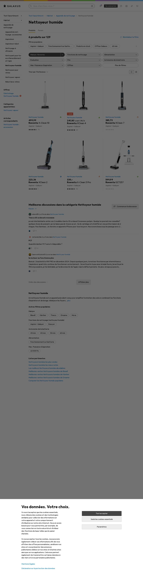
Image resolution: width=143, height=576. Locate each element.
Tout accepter (102, 513)
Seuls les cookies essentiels (102, 519)
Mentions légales (28, 564)
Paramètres (102, 527)
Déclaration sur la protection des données (38, 568)
